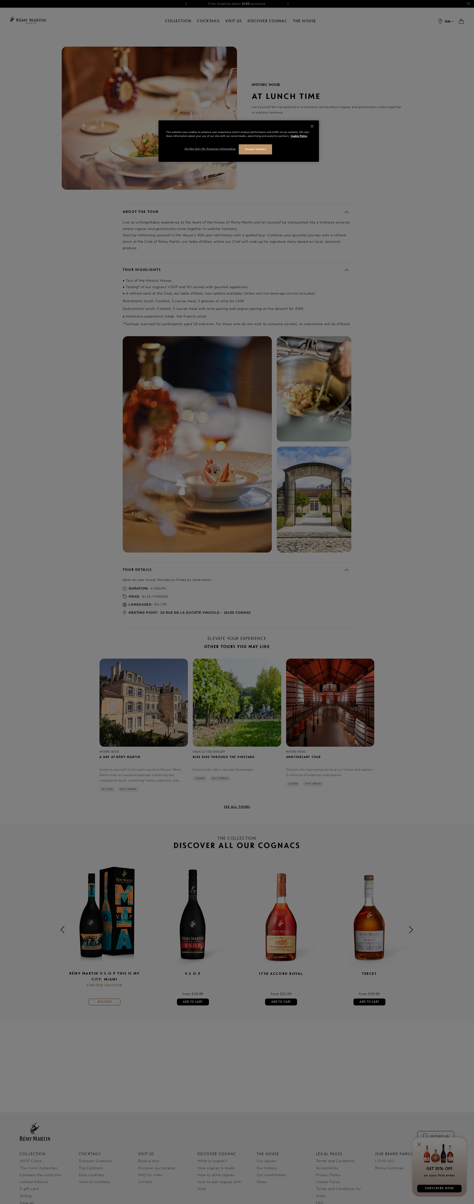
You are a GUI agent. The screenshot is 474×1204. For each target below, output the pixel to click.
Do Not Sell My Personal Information (210, 149)
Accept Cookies (255, 149)
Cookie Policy (299, 136)
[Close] (312, 126)
